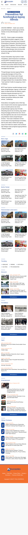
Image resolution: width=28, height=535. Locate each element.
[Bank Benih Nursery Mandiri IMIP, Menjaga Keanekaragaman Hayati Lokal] (5, 277)
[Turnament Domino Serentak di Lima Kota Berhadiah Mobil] (3, 396)
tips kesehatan (14, 267)
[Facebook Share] (13, 134)
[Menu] (2, 1)
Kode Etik (9, 473)
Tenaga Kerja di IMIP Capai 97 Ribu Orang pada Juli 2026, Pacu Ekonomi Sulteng (18, 292)
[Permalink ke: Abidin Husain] (2, 23)
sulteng (4, 267)
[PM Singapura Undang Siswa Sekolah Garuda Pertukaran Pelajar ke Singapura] (21, 321)
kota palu (20, 264)
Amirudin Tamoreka (6, 365)
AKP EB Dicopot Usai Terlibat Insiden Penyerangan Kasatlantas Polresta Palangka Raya (6, 179)
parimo (13, 264)
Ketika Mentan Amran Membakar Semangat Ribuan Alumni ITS (14, 370)
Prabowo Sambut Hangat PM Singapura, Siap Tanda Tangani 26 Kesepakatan (15, 438)
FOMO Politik (4, 350)
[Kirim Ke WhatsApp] (25, 134)
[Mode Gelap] (22, 1)
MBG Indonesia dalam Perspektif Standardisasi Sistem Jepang (12, 360)
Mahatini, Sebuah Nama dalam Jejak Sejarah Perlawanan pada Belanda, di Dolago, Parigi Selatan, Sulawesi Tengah (7, 328)
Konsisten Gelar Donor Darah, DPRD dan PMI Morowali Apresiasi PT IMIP (20, 179)
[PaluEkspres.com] (8, 2)
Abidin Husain (7, 22)
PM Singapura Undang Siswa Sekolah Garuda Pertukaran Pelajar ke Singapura (20, 328)
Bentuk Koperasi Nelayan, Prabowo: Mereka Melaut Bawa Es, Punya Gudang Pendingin (15, 452)
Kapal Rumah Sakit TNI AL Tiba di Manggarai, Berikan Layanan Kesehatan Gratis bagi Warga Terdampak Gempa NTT (20, 164)
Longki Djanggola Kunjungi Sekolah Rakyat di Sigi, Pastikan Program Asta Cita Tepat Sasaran (7, 164)
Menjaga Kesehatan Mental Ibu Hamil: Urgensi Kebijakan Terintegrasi (12, 354)
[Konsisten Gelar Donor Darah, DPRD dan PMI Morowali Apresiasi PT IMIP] (21, 172)
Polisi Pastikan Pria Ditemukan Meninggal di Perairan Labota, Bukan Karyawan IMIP (15, 458)
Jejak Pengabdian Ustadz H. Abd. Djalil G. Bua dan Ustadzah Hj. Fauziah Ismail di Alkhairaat (7, 315)
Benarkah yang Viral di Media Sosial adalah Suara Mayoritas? (13, 345)
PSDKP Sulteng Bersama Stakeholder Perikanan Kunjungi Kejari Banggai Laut (15, 425)
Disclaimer (7, 475)
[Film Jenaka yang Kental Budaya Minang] (3, 402)
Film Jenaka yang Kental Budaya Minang (15, 402)
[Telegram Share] (22, 134)
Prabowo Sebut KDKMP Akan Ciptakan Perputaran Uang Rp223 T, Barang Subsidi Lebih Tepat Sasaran (15, 432)
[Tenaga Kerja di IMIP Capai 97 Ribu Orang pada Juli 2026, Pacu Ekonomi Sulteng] (5, 291)
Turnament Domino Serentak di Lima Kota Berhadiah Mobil (16, 396)
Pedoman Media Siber (17, 475)
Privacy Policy (16, 473)
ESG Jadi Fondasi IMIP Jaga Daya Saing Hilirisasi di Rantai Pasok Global (17, 285)
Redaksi (24, 473)
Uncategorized (15, 11)
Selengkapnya (13, 297)
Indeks (3, 473)
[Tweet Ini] (16, 134)
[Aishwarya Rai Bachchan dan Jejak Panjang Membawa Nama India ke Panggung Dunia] (5, 385)
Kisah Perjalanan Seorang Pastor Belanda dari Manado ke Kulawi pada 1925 (20, 315)
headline (5, 264)
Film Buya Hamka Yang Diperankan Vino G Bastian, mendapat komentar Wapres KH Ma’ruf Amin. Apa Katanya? (16, 409)
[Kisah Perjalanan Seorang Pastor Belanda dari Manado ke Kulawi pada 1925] (21, 308)
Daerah (10, 11)
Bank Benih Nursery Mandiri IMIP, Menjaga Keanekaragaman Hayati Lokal (18, 278)
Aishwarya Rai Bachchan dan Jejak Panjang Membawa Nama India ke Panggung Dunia (15, 391)
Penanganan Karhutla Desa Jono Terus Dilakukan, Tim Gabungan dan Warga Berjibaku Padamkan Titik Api (20, 150)
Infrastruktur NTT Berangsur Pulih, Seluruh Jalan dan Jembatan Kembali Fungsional (5, 150)
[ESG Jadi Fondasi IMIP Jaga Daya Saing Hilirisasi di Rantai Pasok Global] (5, 284)
